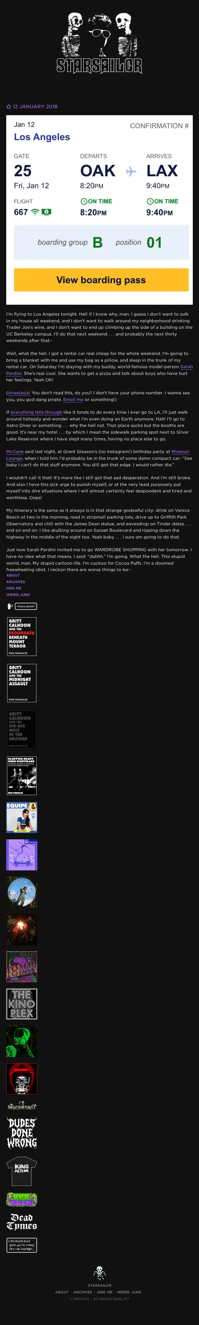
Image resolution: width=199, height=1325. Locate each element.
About (13, 575)
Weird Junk (18, 595)
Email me (73, 399)
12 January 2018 (34, 106)
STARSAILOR (99, 1285)
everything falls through (36, 412)
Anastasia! (19, 392)
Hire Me (13, 588)
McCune (15, 451)
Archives (15, 582)
